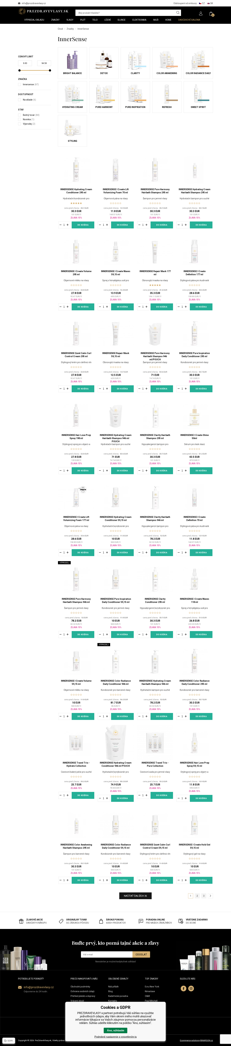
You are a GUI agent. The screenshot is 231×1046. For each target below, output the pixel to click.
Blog (110, 991)
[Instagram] (191, 988)
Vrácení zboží (77, 1001)
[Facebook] (183, 988)
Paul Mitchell (151, 1001)
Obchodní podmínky (80, 986)
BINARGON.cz (206, 1040)
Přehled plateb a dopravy (83, 996)
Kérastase (150, 991)
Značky (70, 29)
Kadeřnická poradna (118, 996)
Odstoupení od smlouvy (185, 3)
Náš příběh (113, 986)
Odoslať (141, 954)
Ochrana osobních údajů (82, 991)
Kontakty (112, 1001)
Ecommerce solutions (190, 1040)
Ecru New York (152, 986)
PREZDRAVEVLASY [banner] (43, 11)
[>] (210, 895)
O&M (147, 996)
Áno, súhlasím (115, 1030)
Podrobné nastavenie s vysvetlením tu (115, 1036)
